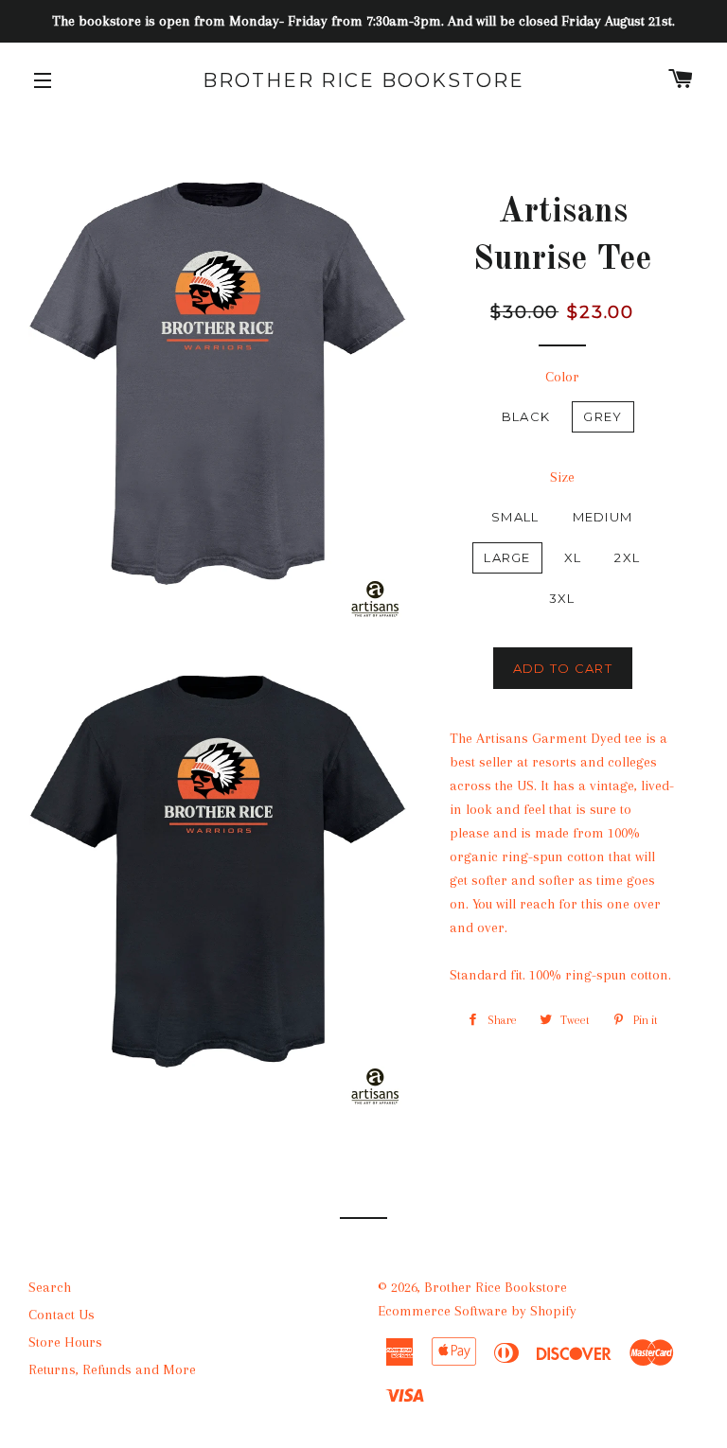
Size (562, 477)
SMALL (515, 516)
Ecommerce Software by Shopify (477, 1310)
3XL (562, 598)
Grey (602, 416)
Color (562, 376)
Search (49, 1287)
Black (526, 416)
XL (573, 557)
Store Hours (65, 1342)
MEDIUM (603, 516)
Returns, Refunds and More (112, 1369)
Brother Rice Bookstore (363, 80)
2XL (627, 557)
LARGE (507, 557)
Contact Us (61, 1314)
